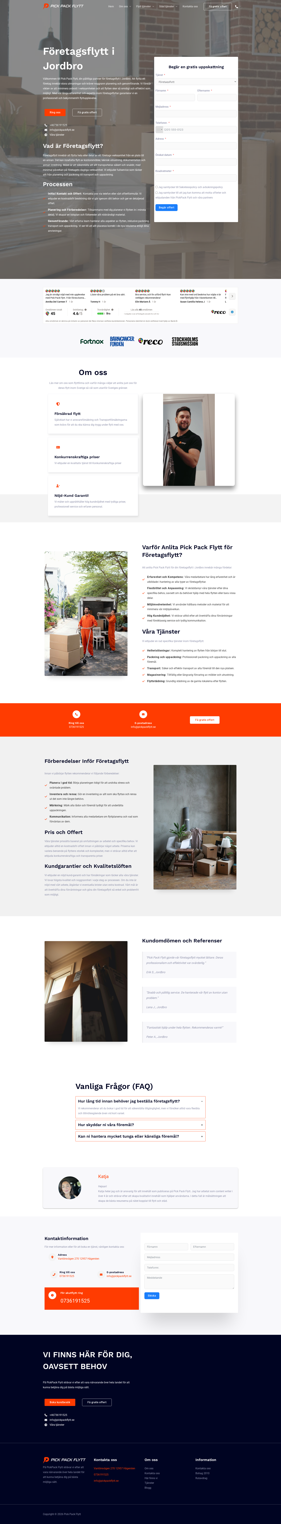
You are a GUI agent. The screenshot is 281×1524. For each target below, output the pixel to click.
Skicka (152, 1295)
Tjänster (149, 1482)
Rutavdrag (201, 1478)
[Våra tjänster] (54, 134)
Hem (111, 6)
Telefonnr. (161, 122)
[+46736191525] (56, 125)
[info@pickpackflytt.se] (59, 129)
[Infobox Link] (76, 719)
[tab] (140, 1107)
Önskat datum (163, 154)
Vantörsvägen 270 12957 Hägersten (78, 1258)
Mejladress (161, 106)
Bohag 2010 (202, 1473)
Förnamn (160, 90)
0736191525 (67, 1276)
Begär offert (166, 207)
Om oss (123, 6)
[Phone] (236, 6)
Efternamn (203, 90)
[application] (129, 6)
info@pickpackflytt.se (119, 1276)
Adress (159, 138)
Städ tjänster (166, 6)
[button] (55, 112)
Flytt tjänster (143, 6)
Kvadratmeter (163, 171)
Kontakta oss (190, 6)
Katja (103, 1176)
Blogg (148, 1487)
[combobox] (159, 129)
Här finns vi (151, 1478)
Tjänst (159, 75)
